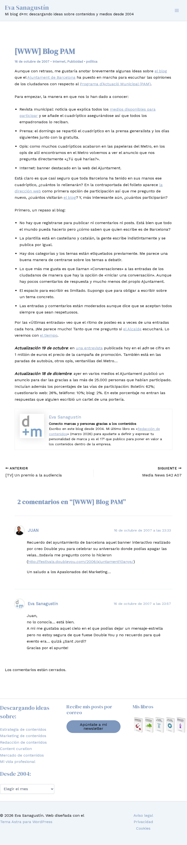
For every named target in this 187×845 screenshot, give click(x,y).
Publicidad (75, 61)
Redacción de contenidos (23, 742)
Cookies (143, 828)
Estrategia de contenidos (23, 729)
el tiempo (48, 335)
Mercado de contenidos (22, 755)
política (91, 61)
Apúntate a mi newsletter (93, 726)
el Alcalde (132, 329)
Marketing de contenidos (23, 735)
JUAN (33, 530)
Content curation (16, 748)
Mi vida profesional (17, 761)
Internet (59, 61)
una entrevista (89, 348)
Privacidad (143, 821)
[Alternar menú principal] (176, 10)
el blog (161, 71)
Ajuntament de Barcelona (51, 77)
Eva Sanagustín (27, 7)
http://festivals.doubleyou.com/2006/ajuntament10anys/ (80, 561)
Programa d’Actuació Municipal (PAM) (115, 84)
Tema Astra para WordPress (26, 821)
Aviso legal (143, 815)
